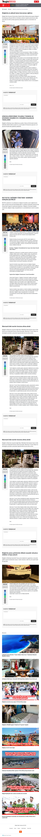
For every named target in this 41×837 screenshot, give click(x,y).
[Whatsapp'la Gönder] (5, 56)
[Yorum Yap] (5, 62)
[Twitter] (5, 52)
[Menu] (35, 2)
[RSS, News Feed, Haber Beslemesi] (20, 832)
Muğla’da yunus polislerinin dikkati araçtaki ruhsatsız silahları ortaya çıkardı (22, 5)
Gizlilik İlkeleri (23, 828)
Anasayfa (11, 828)
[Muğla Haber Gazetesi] (8, 1)
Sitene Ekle (29, 828)
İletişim (19, 828)
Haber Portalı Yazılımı (7, 835)
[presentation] (6, 5)
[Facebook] (5, 51)
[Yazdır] (5, 60)
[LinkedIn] (5, 54)
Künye (15, 828)
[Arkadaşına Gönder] (5, 58)
